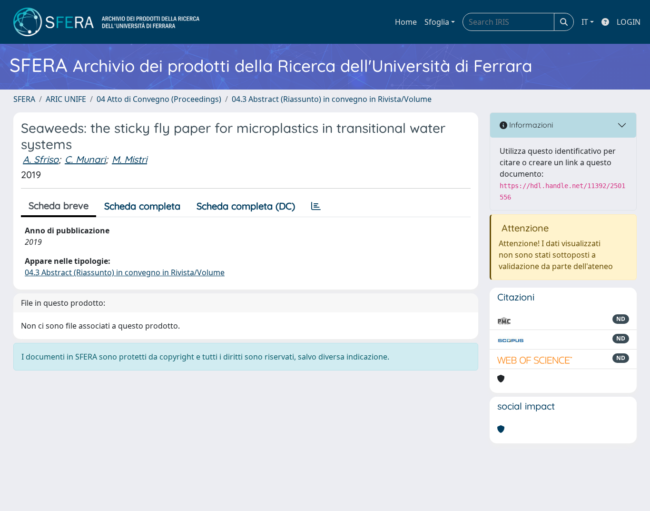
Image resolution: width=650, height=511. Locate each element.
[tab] (316, 206)
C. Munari (85, 159)
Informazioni (530, 125)
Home (406, 22)
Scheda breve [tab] (59, 205)
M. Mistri (129, 159)
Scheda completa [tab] (142, 206)
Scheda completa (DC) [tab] (246, 206)
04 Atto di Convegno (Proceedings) (159, 99)
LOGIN (628, 22)
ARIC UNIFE (66, 99)
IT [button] (584, 22)
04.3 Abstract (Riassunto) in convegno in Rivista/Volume (332, 99)
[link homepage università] (106, 22)
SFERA (24, 99)
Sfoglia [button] (436, 22)
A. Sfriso (41, 159)
